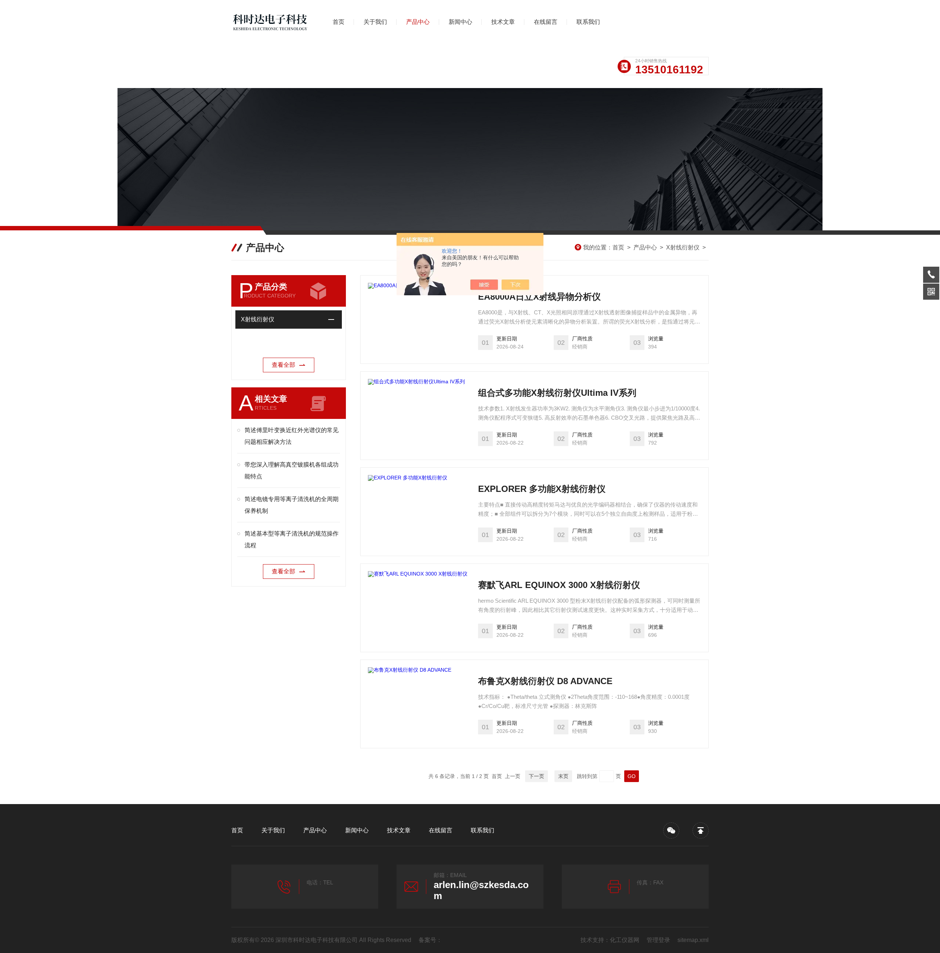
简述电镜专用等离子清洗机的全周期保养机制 (292, 505)
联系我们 (588, 22)
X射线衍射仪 (682, 247)
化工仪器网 (624, 940)
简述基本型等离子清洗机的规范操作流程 (292, 539)
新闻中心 (460, 22)
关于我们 (375, 22)
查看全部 (283, 365)
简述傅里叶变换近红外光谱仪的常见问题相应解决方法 (292, 436)
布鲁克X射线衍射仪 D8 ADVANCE (545, 681)
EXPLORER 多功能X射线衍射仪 (541, 489)
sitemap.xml (693, 940)
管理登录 (658, 940)
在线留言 (545, 22)
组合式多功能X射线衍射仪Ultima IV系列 (557, 393)
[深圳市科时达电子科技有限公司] (269, 22)
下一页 (536, 776)
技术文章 (503, 22)
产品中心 (418, 22)
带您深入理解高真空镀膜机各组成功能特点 (292, 470)
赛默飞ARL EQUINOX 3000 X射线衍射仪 (559, 585)
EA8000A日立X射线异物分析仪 (539, 297)
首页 (338, 22)
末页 (563, 776)
